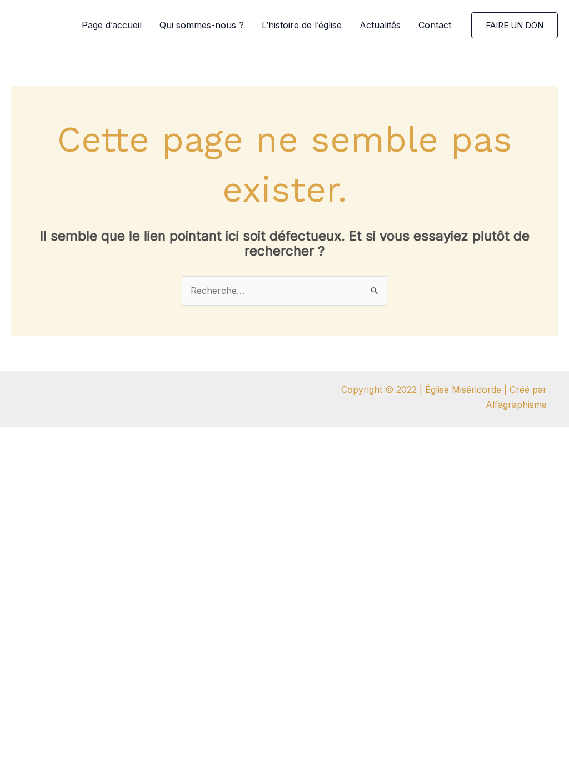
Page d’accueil (112, 25)
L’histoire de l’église (302, 25)
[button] (514, 25)
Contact (434, 25)
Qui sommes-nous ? (201, 25)
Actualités (380, 25)
